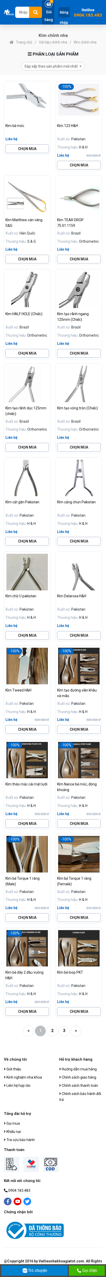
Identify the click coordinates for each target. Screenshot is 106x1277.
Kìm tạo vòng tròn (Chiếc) (77, 408)
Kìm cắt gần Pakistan (22, 502)
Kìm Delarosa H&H (71, 596)
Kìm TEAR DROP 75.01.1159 (70, 223)
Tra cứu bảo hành (20, 1140)
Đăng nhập (64, 17)
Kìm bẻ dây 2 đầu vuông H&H (24, 975)
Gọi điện (89, 1270)
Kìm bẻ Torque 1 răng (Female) (74, 881)
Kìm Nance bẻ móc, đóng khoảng (77, 787)
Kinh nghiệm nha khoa (24, 1077)
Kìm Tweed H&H (18, 690)
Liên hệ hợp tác (18, 1085)
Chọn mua (27, 149)
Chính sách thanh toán (79, 1085)
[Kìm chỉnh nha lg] (9, 12)
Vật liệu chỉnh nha (53, 42)
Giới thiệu (13, 1069)
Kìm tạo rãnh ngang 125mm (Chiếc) (73, 317)
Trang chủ (24, 42)
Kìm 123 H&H (67, 126)
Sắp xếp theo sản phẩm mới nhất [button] (51, 66)
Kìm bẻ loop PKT (70, 972)
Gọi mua (13, 1123)
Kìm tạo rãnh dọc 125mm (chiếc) (25, 411)
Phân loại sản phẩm (55, 54)
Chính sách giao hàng (78, 1077)
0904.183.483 (88, 15)
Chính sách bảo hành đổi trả (80, 1097)
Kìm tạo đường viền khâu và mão (77, 693)
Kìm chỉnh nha (85, 42)
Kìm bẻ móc (14, 126)
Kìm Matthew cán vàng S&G (23, 223)
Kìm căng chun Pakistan (76, 502)
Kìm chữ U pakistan (20, 596)
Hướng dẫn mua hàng (79, 1069)
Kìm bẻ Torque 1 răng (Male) (22, 881)
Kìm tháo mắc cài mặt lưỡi (26, 784)
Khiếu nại (13, 1132)
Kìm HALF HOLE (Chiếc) (23, 314)
